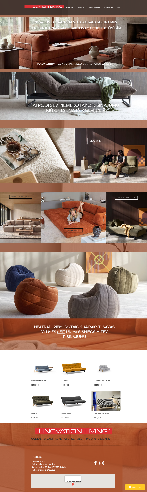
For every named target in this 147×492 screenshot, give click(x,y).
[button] (69, 7)
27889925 (107, 64)
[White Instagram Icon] (102, 463)
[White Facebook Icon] (95, 463)
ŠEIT (61, 332)
